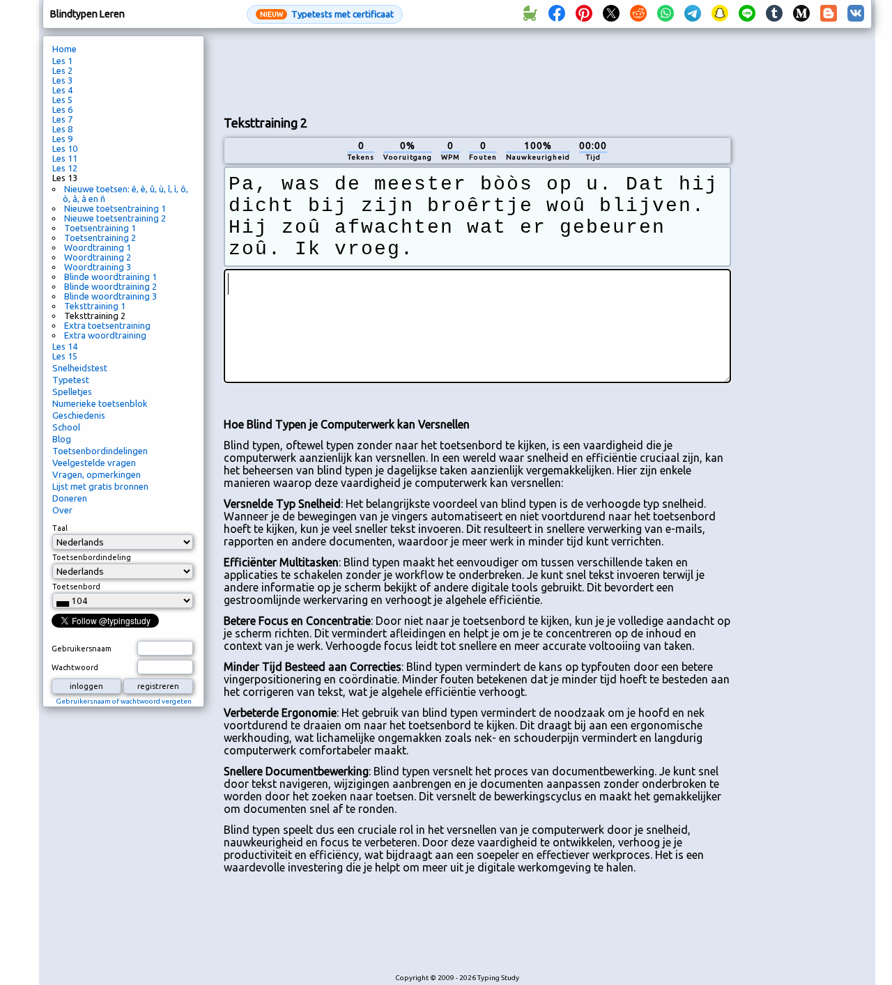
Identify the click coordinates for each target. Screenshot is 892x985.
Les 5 (62, 99)
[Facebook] (556, 14)
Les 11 (64, 158)
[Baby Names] (529, 14)
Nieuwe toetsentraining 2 (115, 218)
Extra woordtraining (105, 335)
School (66, 427)
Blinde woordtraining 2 (110, 286)
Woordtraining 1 (97, 247)
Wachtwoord (75, 667)
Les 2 (62, 70)
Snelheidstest (79, 368)
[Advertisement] (477, 70)
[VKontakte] (855, 14)
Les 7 (62, 119)
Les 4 (62, 90)
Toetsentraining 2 (100, 237)
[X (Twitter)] (611, 14)
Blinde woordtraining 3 (110, 296)
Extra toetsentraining (107, 325)
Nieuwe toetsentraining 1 (115, 208)
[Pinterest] (584, 14)
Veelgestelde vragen (94, 462)
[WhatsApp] (665, 14)
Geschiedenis (78, 415)
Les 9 (62, 139)
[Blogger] (828, 14)
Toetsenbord (76, 586)
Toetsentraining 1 (100, 228)
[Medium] (801, 14)
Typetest (70, 380)
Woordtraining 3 (97, 267)
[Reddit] (638, 14)
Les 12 (64, 168)
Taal (60, 528)
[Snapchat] (720, 14)
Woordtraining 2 (97, 257)
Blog (61, 439)
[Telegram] (692, 14)
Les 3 (62, 80)
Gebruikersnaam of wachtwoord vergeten (124, 701)
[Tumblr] (774, 14)
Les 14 (64, 346)
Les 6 (62, 109)
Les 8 (62, 129)
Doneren (69, 498)
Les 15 (64, 356)
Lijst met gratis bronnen (100, 486)
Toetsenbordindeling (91, 557)
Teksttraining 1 (94, 306)
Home (64, 49)
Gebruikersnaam (82, 648)
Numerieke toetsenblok (100, 403)
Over (62, 510)
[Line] (747, 14)
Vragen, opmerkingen (96, 474)
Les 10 (64, 148)
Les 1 (62, 60)
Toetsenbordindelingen (100, 451)
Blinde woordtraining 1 (110, 276)
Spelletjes (72, 391)
